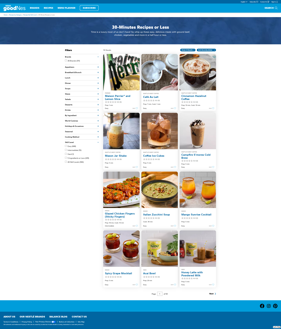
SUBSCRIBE (89, 8)
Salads (68, 99)
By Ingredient (71, 115)
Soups (67, 88)
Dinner (68, 83)
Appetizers (69, 67)
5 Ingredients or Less (78, 158)
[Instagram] (270, 306)
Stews (67, 94)
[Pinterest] (275, 306)
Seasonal (69, 131)
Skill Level (69, 142)
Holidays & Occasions (74, 126)
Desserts (68, 104)
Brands (68, 57)
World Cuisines (71, 120)
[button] (134, 108)
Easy (72, 146)
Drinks (68, 110)
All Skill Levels (76, 162)
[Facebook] (263, 306)
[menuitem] (35, 8)
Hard (71, 154)
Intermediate (74, 150)
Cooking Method (72, 137)
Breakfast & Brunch (73, 72)
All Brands (74, 60)
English (243, 1)
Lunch (67, 77)
